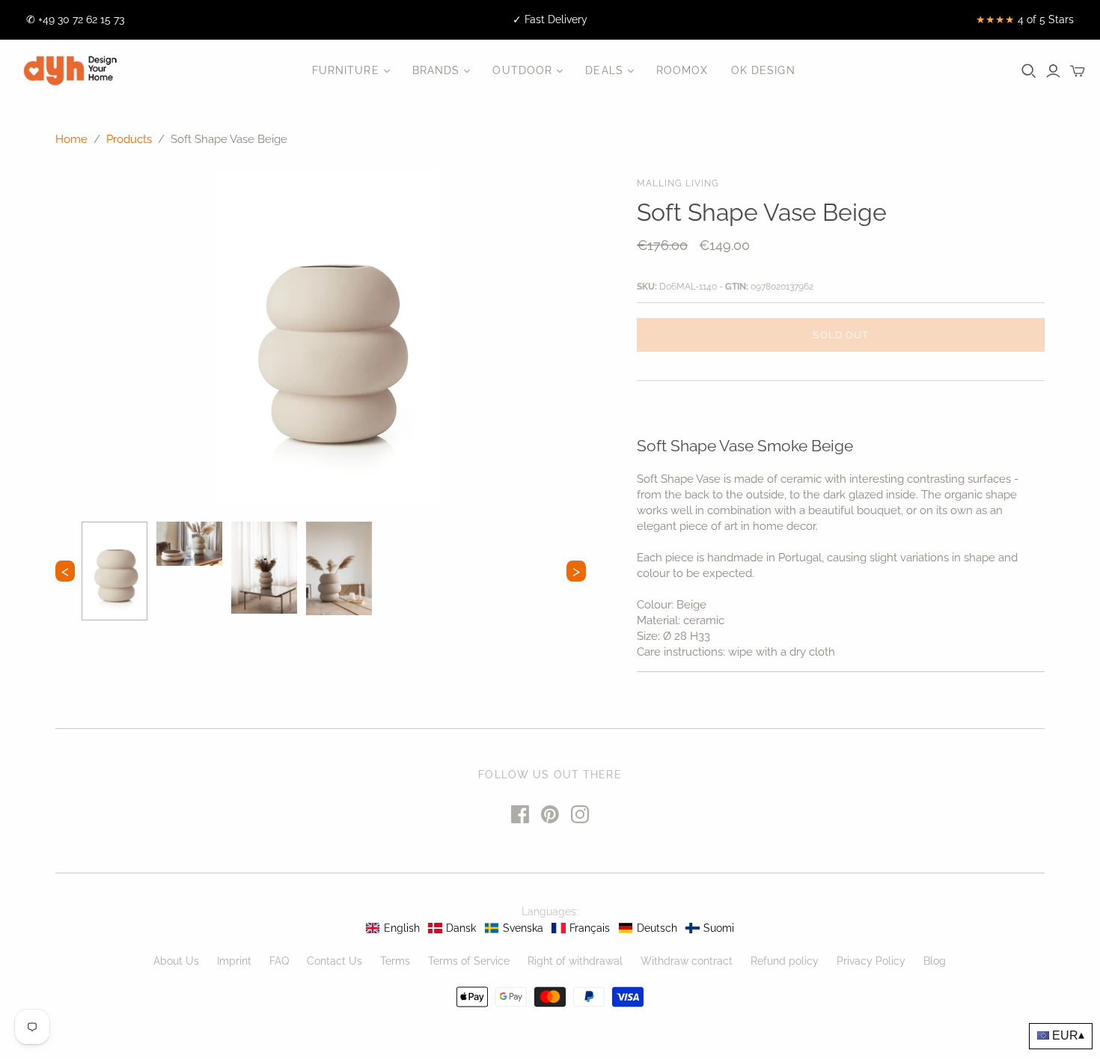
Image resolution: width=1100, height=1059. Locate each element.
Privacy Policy (871, 961)
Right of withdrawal (575, 961)
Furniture (345, 70)
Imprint (234, 961)
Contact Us (334, 961)
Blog (934, 961)
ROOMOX (682, 70)
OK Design (763, 70)
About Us (176, 961)
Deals (604, 70)
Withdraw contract (687, 961)
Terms (395, 961)
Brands (436, 70)
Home (71, 139)
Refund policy (785, 961)
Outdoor (522, 70)
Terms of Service (469, 961)
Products (129, 139)
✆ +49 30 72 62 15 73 (75, 19)
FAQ (279, 961)
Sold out (840, 335)
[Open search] (1028, 71)
